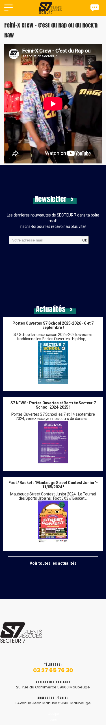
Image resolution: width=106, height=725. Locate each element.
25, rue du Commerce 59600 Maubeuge (53, 687)
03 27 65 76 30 (53, 670)
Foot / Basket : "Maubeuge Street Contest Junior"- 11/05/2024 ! (53, 485)
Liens (53, 720)
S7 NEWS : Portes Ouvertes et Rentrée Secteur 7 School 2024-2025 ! (53, 405)
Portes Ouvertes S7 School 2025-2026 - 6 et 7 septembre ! (52, 325)
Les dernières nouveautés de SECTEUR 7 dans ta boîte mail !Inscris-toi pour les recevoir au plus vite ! (53, 221)
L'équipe (53, 714)
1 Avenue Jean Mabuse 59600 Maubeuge (53, 703)
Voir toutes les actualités (53, 563)
